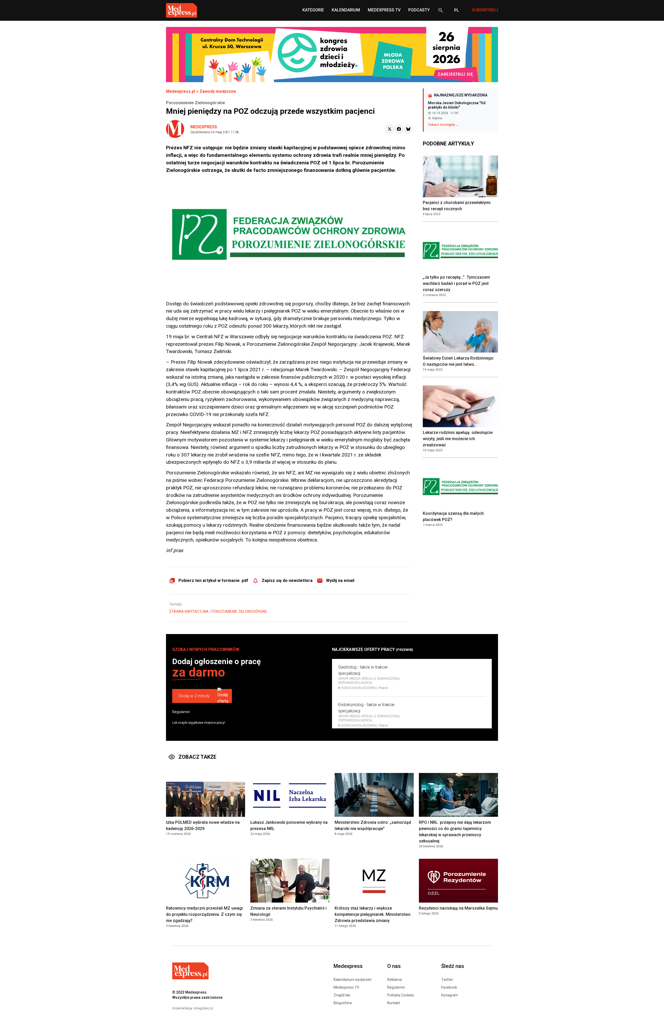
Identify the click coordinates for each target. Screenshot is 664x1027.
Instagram (449, 995)
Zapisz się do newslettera (287, 580)
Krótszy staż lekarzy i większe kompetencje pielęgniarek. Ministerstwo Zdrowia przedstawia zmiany (373, 914)
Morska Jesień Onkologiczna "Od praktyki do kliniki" (457, 105)
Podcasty (419, 10)
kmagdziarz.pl (203, 1008)
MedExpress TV (384, 10)
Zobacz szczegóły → (443, 124)
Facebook (449, 987)
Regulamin (181, 712)
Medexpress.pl (180, 91)
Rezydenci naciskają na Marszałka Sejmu (458, 908)
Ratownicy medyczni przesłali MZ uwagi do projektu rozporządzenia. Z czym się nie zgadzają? (204, 914)
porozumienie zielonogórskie (239, 611)
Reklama (394, 979)
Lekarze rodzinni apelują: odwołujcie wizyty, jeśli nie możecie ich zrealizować (458, 439)
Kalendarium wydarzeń (352, 979)
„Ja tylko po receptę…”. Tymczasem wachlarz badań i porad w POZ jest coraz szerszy (456, 283)
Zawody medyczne (217, 91)
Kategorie (313, 10)
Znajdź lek (342, 995)
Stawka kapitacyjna (189, 611)
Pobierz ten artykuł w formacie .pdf (213, 580)
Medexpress (203, 126)
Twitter (447, 979)
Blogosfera (343, 1003)
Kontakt (393, 1003)
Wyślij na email (340, 580)
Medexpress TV (346, 987)
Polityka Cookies (400, 995)
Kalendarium (346, 10)
